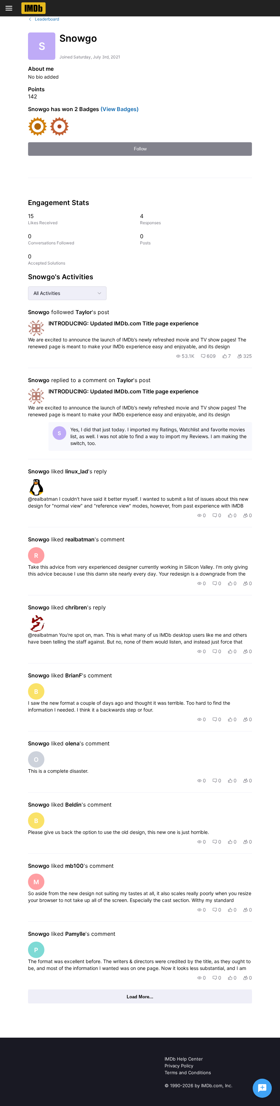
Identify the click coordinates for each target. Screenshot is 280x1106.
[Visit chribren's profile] (36, 623)
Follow (140, 148)
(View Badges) (119, 109)
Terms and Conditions (188, 1072)
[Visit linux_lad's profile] (36, 487)
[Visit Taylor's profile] (36, 328)
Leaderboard (47, 19)
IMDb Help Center (184, 1059)
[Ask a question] (262, 1088)
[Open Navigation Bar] (10, 8)
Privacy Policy (179, 1065)
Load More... (140, 996)
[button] (185, 356)
